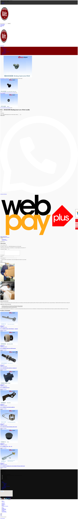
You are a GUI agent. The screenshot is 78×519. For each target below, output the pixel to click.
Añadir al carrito (2, 115)
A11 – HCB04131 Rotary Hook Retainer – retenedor (9, 328)
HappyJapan (5, 48)
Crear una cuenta (2, 518)
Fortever (5, 49)
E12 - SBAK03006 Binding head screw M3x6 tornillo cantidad (9, 114)
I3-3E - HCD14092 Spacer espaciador (5, 107)
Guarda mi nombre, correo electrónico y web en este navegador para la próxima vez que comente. (13, 259)
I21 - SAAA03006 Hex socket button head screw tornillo (7, 92)
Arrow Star (5, 50)
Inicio (1, 78)
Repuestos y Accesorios (7, 51)
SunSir (4, 485)
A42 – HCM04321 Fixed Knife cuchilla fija (7, 407)
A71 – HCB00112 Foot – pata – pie (6, 446)
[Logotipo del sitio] (4, 22)
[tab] (40, 239)
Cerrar (1, 515)
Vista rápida (1, 326)
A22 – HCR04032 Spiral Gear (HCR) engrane (8, 348)
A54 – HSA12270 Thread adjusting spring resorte (8, 426)
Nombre (1, 256)
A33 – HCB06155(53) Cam (4, 387)
